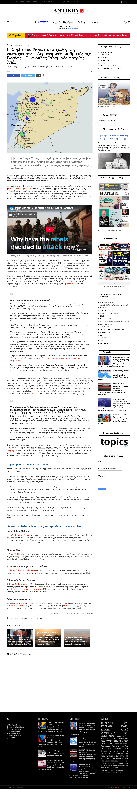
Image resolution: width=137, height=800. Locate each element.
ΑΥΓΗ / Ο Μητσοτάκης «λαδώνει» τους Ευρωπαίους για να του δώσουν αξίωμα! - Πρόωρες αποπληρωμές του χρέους (51, 727)
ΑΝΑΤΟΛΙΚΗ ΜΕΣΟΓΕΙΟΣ (109, 768)
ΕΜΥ (28, 2)
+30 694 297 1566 (14, 729)
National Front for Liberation (23, 570)
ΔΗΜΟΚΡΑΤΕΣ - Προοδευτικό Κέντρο (112, 330)
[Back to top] (132, 795)
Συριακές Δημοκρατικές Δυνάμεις (26, 589)
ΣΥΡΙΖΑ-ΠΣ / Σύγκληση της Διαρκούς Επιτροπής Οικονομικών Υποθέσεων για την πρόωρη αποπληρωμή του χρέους (114, 389)
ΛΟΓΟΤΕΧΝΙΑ (120, 770)
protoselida (122, 286)
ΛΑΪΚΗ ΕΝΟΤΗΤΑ (106, 343)
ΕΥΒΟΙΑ (104, 754)
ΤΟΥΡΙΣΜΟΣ (115, 772)
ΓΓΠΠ (22, 2)
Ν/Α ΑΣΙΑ (104, 765)
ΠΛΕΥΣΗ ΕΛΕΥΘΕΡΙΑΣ (108, 319)
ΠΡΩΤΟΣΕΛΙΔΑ (49, 2)
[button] (125, 22)
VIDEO (39, 618)
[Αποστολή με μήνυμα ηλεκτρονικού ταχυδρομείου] (38, 75)
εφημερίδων (116, 286)
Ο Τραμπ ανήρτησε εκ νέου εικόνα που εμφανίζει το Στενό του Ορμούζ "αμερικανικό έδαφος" (113, 375)
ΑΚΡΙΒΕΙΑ (118, 749)
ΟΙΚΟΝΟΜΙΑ (108, 733)
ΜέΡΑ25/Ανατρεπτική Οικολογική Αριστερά (114, 321)
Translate (75, 29)
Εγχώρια (68, 22)
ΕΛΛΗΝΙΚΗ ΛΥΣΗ (106, 310)
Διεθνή (81, 22)
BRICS (122, 756)
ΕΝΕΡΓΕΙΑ (124, 744)
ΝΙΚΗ (102, 335)
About (9, 2)
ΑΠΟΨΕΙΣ (105, 739)
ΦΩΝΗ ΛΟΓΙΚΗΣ (106, 324)
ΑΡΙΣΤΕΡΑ (104, 770)
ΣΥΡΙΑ (23, 45)
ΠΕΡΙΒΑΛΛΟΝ (118, 754)
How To (76, 2)
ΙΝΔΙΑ (103, 749)
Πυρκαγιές (120, 763)
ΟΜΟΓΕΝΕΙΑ (105, 772)
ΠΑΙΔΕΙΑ (108, 746)
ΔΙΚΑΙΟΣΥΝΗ (106, 751)
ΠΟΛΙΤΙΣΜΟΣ (107, 744)
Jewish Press (70, 284)
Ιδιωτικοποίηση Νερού (118, 765)
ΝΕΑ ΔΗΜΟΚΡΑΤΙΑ (106, 302)
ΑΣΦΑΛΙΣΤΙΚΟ (106, 758)
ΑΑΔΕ (15, 2)
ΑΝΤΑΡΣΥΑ (104, 338)
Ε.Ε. (119, 736)
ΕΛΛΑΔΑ (106, 729)
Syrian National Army (18, 584)
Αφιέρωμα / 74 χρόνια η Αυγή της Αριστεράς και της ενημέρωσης (55, 753)
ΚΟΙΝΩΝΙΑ (123, 739)
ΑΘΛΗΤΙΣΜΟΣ (106, 763)
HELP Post (37, 2)
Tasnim (30, 393)
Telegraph (11, 450)
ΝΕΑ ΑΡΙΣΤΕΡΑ (105, 332)
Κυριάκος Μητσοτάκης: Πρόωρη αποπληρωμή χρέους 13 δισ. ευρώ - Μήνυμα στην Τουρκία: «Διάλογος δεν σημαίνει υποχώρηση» (114, 361)
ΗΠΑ (121, 741)
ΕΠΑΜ (102, 341)
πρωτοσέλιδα (109, 286)
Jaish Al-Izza (69, 605)
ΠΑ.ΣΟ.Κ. (103, 308)
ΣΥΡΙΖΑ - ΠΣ (104, 327)
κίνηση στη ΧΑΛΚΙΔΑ (64, 2)
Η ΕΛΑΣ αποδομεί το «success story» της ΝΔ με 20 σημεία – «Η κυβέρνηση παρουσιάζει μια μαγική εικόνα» (51, 765)
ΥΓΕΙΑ (109, 741)
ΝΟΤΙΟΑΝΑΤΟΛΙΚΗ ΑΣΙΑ (109, 761)
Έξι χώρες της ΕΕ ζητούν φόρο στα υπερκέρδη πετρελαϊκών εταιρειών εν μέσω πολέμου (114, 419)
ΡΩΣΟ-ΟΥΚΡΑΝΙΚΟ (108, 756)
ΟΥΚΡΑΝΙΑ (120, 746)
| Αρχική (55, 22)
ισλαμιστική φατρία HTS (19, 188)
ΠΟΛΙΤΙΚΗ (107, 723)
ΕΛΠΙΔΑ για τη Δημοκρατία (109, 313)
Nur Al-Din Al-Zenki (16, 605)
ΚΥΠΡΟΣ (120, 751)
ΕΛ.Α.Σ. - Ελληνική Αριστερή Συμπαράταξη (114, 305)
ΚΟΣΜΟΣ (14, 45)
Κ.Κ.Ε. (102, 316)
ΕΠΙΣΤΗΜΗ (120, 758)
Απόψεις (94, 22)
